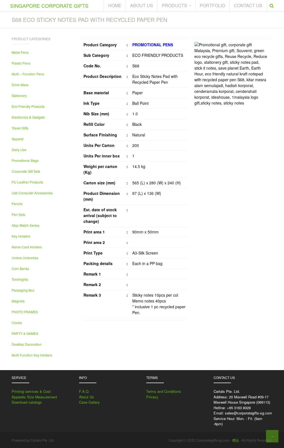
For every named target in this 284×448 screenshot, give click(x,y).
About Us (86, 396)
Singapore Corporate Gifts (49, 5)
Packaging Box (23, 290)
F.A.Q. (84, 391)
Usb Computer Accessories (32, 192)
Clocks (17, 322)
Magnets (18, 301)
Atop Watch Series (25, 225)
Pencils (17, 203)
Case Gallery (89, 402)
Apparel (18, 138)
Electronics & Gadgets (28, 117)
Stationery (19, 95)
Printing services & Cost (31, 391)
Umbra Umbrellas (25, 257)
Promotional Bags (25, 160)
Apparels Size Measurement (34, 396)
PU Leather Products (27, 182)
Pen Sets (18, 214)
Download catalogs (27, 402)
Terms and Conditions (163, 391)
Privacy (152, 396)
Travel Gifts (20, 128)
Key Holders (21, 236)
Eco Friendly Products (28, 106)
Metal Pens (20, 52)
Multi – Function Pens (28, 74)
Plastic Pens (21, 63)
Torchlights (20, 279)
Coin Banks (20, 268)
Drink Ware (20, 84)
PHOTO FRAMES (25, 311)
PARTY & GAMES (25, 333)
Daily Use (19, 149)
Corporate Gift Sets (26, 171)
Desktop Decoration (27, 344)
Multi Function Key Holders (32, 355)
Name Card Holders (27, 247)
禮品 (235, 440)
